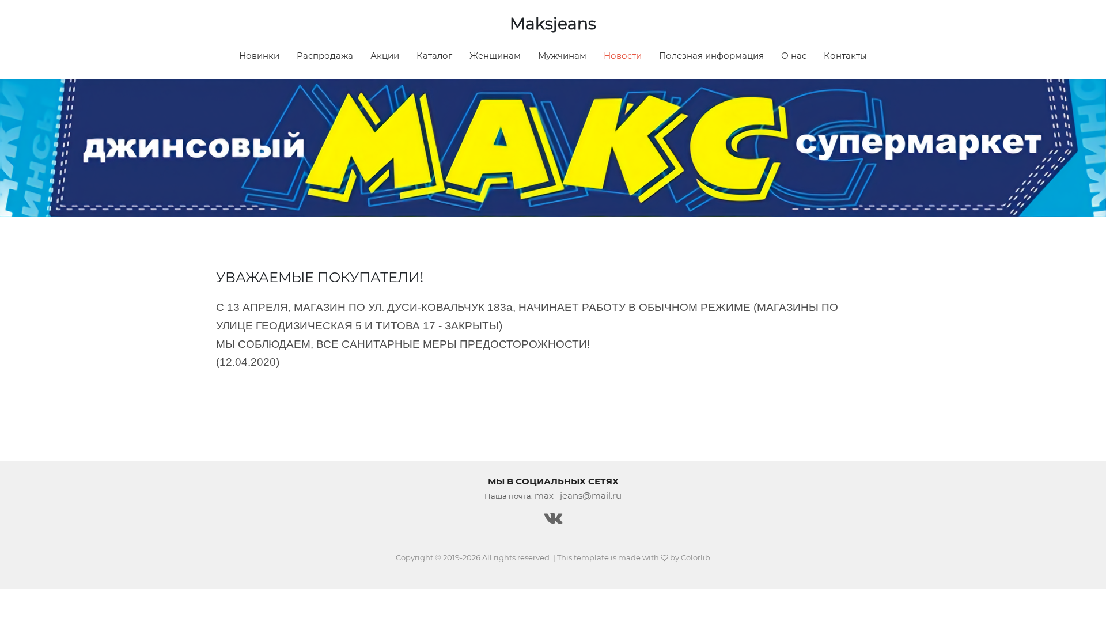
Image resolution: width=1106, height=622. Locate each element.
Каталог (434, 55)
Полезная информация (711, 55)
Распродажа (325, 55)
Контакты (845, 55)
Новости (623, 55)
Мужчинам (562, 55)
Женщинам (495, 55)
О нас (793, 55)
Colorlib (695, 557)
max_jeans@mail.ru (578, 495)
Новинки (259, 55)
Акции (384, 55)
